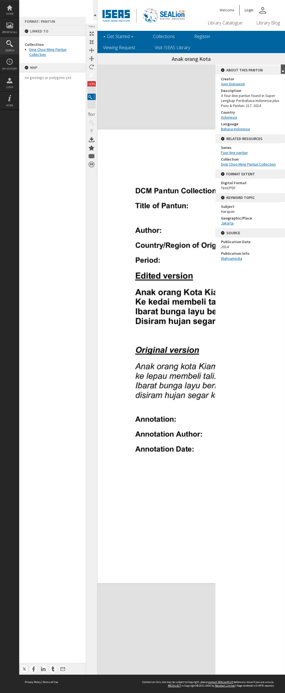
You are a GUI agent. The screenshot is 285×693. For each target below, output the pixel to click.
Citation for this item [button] (91, 164)
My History (9, 69)
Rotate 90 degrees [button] (91, 67)
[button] (91, 97)
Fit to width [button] (91, 50)
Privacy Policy (33, 682)
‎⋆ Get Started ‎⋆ (118, 36)
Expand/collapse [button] (283, 69)
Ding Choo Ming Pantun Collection (248, 164)
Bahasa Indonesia (235, 128)
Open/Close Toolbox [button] (95, 10)
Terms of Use (50, 682)
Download (91, 139)
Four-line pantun (234, 152)
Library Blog (268, 23)
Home (9, 14)
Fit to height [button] (91, 58)
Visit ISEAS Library (172, 47)
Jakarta (227, 223)
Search (9, 50)
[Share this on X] (24, 666)
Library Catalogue (225, 23)
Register (202, 36)
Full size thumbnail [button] (91, 33)
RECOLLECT (174, 685)
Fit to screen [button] (91, 42)
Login (9, 87)
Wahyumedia (231, 258)
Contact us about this (91, 156)
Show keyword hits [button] (91, 123)
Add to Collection (91, 148)
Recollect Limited (225, 685)
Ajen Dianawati (233, 83)
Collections (164, 36)
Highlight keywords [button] (91, 131)
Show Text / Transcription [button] (91, 114)
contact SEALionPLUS (220, 682)
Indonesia (229, 117)
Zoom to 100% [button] (91, 75)
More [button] (9, 105)
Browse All (9, 32)
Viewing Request (119, 47)
